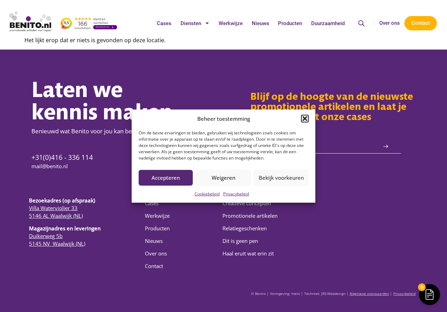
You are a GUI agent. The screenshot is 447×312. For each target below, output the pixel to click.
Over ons (389, 23)
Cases (164, 23)
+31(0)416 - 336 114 (62, 157)
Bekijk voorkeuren (281, 177)
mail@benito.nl (49, 166)
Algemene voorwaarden (369, 293)
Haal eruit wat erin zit (248, 253)
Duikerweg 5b (46, 235)
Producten (290, 23)
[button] (304, 118)
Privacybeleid (236, 193)
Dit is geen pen (240, 240)
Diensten (191, 23)
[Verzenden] (386, 147)
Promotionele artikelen (250, 215)
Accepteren (166, 177)
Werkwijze (231, 23)
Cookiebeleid (207, 193)
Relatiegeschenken (244, 228)
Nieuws (260, 23)
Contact (154, 265)
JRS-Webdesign (333, 293)
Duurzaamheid (328, 23)
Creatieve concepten (246, 203)
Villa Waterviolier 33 (53, 208)
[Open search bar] (361, 23)
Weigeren (223, 177)
